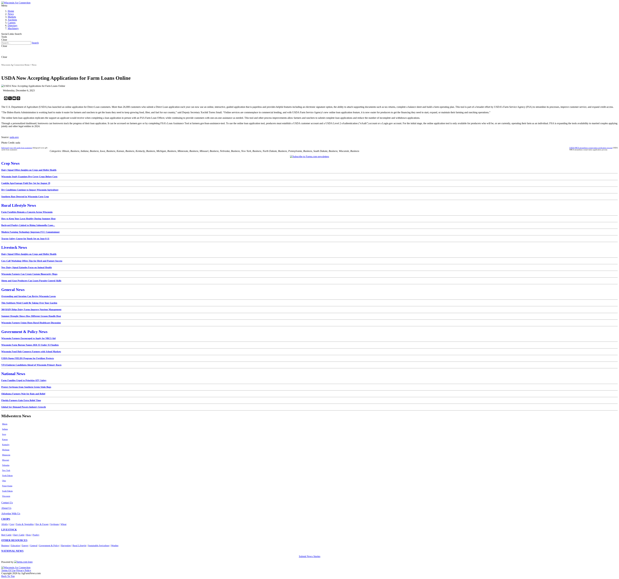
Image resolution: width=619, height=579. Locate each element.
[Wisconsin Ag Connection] (15, 2)
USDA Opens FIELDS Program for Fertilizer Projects (27, 358)
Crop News (10, 163)
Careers (11, 22)
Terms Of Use (8, 570)
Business (5, 545)
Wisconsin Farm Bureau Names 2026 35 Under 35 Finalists (30, 345)
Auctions (12, 19)
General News (13, 290)
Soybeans (54, 524)
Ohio (4, 481)
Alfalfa (4, 524)
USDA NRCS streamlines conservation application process (590, 148)
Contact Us (7, 502)
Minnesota (6, 455)
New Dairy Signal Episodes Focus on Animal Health (26, 267)
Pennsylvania (7, 486)
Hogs (28, 535)
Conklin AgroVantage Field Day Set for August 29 (25, 183)
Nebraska (5, 465)
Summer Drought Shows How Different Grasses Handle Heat (31, 316)
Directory (12, 25)
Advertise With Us (10, 513)
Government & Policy (49, 545)
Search (35, 42)
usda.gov (14, 137)
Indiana (5, 429)
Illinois (4, 424)
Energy (25, 545)
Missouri (5, 460)
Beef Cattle (6, 535)
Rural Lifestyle (79, 545)
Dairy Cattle (18, 535)
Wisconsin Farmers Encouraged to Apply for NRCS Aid (28, 338)
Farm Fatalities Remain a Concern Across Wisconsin (27, 212)
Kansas (5, 439)
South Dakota (7, 491)
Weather (114, 545)
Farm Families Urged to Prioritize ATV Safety (23, 380)
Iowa (4, 434)
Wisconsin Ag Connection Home (15, 65)
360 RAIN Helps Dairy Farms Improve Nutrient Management (31, 309)
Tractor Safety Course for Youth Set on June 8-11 (25, 238)
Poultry (36, 535)
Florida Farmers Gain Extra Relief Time (21, 400)
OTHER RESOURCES (14, 540)
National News (13, 374)
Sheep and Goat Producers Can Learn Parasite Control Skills (31, 281)
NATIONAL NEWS (12, 551)
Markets (12, 16)
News (11, 14)
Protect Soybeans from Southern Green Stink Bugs (26, 387)
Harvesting (66, 545)
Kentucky (6, 445)
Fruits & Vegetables (25, 524)
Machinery (13, 28)
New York (6, 470)
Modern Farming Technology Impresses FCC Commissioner (30, 232)
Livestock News (14, 247)
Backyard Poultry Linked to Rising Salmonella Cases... (28, 225)
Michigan (5, 450)
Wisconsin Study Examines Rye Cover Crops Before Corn (29, 176)
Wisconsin (6, 496)
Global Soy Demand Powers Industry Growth (23, 407)
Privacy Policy (23, 570)
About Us (6, 508)
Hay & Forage (42, 524)
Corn (12, 524)
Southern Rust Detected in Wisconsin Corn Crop (25, 196)
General (33, 545)
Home (11, 11)
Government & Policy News (24, 332)
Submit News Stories (309, 556)
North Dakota (7, 475)
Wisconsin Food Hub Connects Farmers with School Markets (31, 351)
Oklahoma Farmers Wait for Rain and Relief (23, 394)
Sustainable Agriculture (98, 545)
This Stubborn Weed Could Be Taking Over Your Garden (29, 303)
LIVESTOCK (9, 529)
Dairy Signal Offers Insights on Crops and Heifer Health (28, 170)
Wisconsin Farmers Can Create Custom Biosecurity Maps (29, 274)
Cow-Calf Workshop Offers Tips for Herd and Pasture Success (31, 261)
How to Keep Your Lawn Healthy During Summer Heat (28, 218)
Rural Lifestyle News (18, 205)
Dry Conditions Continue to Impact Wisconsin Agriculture (29, 190)
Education (15, 545)
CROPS (5, 519)
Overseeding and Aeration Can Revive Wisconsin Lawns (28, 296)
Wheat (63, 524)
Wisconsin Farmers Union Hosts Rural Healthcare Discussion (31, 323)
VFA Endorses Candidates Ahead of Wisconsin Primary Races (31, 365)
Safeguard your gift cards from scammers (16, 148)
